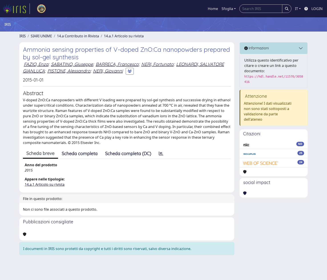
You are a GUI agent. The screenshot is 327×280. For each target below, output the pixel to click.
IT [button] (296, 8)
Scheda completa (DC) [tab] (128, 153)
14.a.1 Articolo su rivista (124, 36)
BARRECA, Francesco (117, 64)
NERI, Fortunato (157, 64)
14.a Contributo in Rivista (78, 36)
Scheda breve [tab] (40, 153)
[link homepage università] (41, 8)
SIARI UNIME (41, 36)
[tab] (161, 153)
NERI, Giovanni (108, 71)
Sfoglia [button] (227, 8)
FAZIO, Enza (36, 64)
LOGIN (317, 8)
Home (213, 8)
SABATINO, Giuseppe (72, 64)
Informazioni (258, 48)
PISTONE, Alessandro (68, 71)
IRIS (22, 36)
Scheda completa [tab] (80, 153)
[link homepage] (16, 8)
